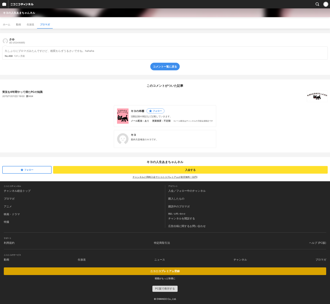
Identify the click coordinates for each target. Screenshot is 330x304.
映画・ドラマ (12, 214)
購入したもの (176, 198)
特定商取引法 (162, 242)
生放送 (30, 24)
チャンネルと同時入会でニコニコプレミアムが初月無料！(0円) (165, 177)
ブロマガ (45, 24)
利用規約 (9, 242)
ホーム (6, 24)
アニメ (8, 206)
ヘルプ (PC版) (317, 242)
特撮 (6, 221)
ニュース (159, 259)
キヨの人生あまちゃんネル (19, 12)
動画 (18, 24)
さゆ (17, 41)
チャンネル (240, 259)
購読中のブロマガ (179, 206)
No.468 (9, 56)
